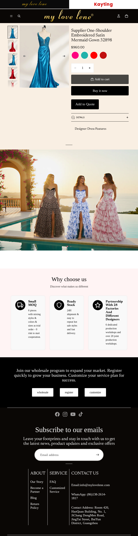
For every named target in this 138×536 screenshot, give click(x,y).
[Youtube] (73, 414)
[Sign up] (97, 455)
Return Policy (34, 506)
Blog (33, 498)
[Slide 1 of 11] (13, 32)
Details (80, 117)
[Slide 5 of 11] (13, 86)
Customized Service (57, 490)
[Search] (19, 16)
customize (95, 392)
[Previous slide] (23, 57)
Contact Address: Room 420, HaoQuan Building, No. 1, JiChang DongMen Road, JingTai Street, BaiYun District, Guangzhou (90, 515)
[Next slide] (65, 57)
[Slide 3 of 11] (13, 59)
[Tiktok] (81, 414)
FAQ (53, 482)
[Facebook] (57, 414)
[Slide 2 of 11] (13, 46)
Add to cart (102, 79)
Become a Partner (36, 490)
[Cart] (126, 16)
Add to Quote (85, 104)
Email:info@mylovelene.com (90, 485)
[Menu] (11, 16)
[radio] (75, 55)
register (69, 392)
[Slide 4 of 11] (13, 73)
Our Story (36, 482)
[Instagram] (65, 414)
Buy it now (100, 91)
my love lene (34, 4)
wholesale (42, 392)
